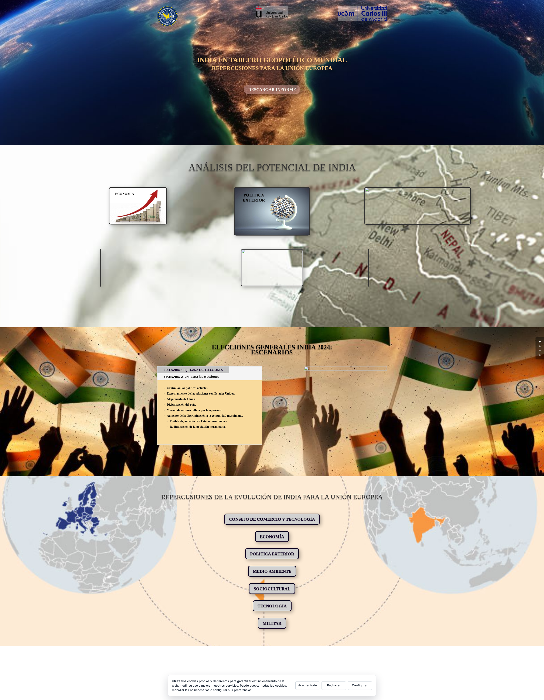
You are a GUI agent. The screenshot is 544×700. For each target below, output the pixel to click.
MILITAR (272, 623)
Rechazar (334, 685)
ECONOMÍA (272, 536)
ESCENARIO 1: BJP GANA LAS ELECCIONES (193, 370)
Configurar (360, 685)
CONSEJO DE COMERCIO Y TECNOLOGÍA (272, 519)
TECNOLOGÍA (272, 605)
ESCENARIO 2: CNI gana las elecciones (191, 377)
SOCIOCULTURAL (272, 588)
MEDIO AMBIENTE (272, 571)
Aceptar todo (307, 685)
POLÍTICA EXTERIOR (272, 553)
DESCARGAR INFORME (272, 89)
